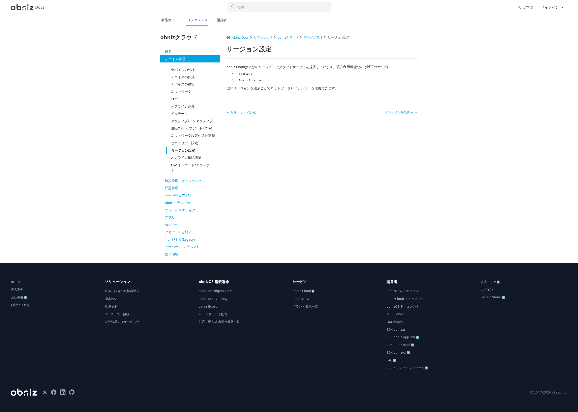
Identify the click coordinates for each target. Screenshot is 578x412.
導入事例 (17, 289)
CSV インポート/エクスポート (192, 167)
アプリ (170, 217)
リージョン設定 (183, 150)
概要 (168, 51)
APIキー (171, 224)
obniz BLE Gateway (213, 299)
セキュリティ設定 (184, 142)
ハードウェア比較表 (213, 314)
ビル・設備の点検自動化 (122, 291)
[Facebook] (53, 392)
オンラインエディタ (180, 210)
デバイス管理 (175, 59)
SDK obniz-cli (398, 352)
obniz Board (208, 306)
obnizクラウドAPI (178, 202)
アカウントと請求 (178, 232)
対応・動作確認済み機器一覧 (219, 322)
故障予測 (111, 306)
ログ (174, 99)
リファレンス (197, 20)
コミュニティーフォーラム (407, 368)
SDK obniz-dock (400, 345)
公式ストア (490, 282)
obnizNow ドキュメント (404, 291)
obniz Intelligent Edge (216, 291)
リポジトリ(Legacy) (180, 239)
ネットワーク (181, 91)
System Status (492, 297)
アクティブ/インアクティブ (192, 121)
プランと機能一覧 (305, 306)
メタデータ (179, 113)
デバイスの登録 (183, 69)
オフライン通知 (183, 106)
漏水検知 (111, 299)
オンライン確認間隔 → (401, 112)
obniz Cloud (304, 291)
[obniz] (24, 392)
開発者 (222, 20)
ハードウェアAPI (178, 195)
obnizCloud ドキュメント (405, 299)
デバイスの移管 (183, 84)
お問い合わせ (20, 305)
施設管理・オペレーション (185, 180)
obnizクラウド (289, 37)
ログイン (486, 289)
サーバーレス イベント (182, 246)
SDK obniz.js (396, 329)
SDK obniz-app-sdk (403, 337)
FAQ (391, 360)
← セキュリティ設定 (241, 112)
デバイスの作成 (183, 77)
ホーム (15, 282)
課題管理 (171, 188)
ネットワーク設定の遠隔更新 (193, 135)
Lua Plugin (395, 322)
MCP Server (395, 314)
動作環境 (171, 254)
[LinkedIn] (62, 392)
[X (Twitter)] (44, 392)
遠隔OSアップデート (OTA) (191, 128)
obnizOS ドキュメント (403, 306)
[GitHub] (72, 392)
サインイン (550, 7)
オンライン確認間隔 (186, 157)
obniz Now (301, 299)
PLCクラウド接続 (117, 314)
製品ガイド (169, 20)
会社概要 (19, 297)
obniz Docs (241, 37)
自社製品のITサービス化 (122, 322)
